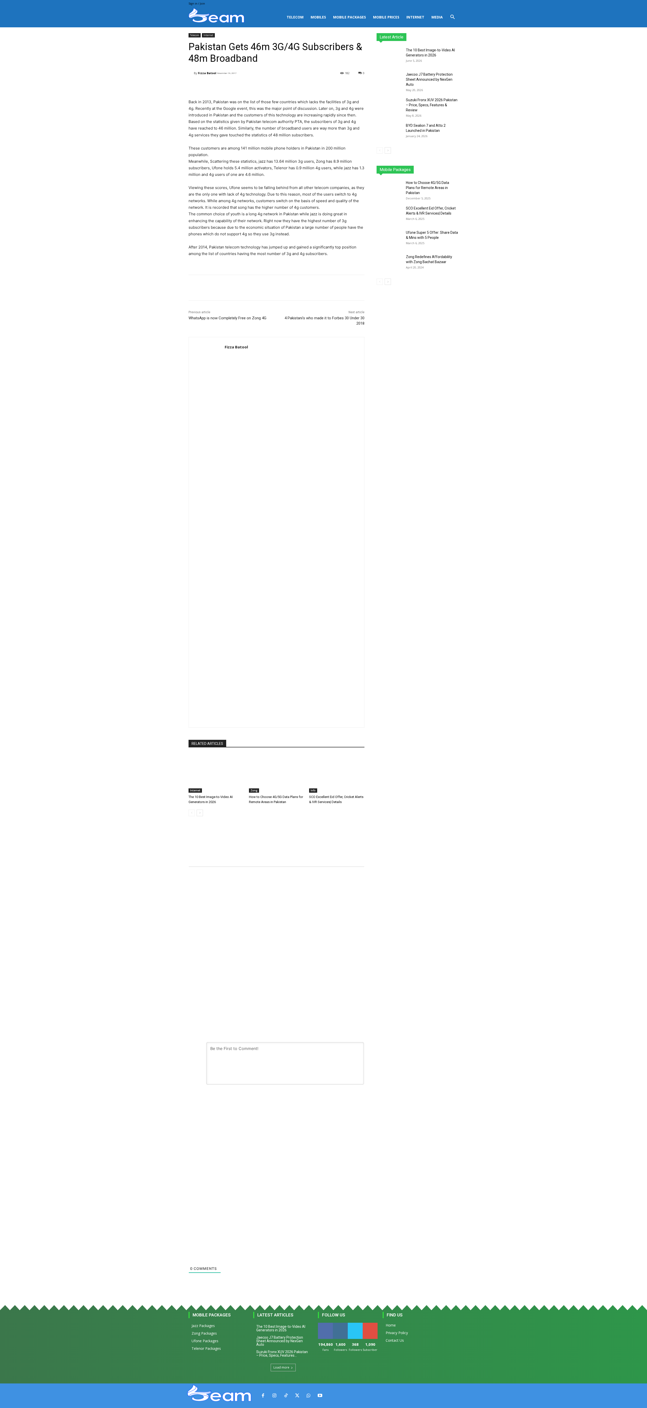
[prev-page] (192, 813)
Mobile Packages (349, 17)
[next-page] (200, 813)
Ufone (440, 170)
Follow (340, 1325)
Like (325, 1325)
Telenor (410, 170)
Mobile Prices (386, 17)
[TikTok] (285, 1395)
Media (437, 17)
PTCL (454, 170)
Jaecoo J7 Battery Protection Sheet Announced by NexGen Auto (429, 79)
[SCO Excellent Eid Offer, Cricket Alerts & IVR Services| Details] (336, 773)
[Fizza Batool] (191, 73)
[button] (452, 17)
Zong (254, 790)
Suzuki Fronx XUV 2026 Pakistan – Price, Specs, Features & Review (431, 105)
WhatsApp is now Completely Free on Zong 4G (227, 318)
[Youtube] (320, 1395)
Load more (281, 1367)
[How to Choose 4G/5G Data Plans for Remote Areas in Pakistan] (276, 773)
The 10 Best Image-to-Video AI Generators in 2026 (280, 1328)
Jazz (395, 170)
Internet (415, 17)
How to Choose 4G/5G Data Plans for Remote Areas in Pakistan (427, 188)
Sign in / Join (197, 3)
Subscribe (370, 1325)
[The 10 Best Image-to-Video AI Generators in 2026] (216, 773)
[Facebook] (263, 1395)
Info (313, 790)
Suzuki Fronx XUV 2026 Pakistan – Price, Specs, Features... (282, 1353)
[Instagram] (274, 1395)
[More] (316, 86)
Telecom (295, 17)
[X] (297, 1395)
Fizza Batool (207, 73)
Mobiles (318, 17)
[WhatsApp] (308, 1395)
